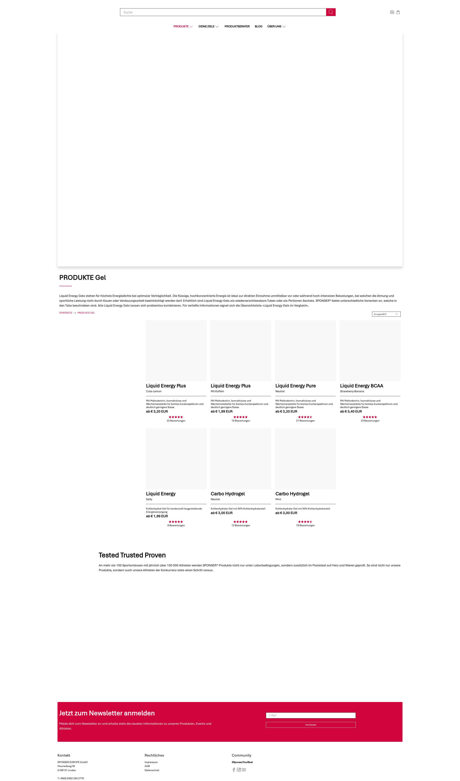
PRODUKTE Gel (86, 313)
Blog (258, 26)
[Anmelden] (391, 12)
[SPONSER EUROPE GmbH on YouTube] (244, 771)
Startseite (65, 313)
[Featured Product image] (176, 350)
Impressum (151, 762)
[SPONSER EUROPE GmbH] (75, 12)
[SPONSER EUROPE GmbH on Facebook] (234, 771)
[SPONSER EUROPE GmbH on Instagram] (239, 771)
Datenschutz (152, 770)
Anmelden (310, 724)
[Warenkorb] (398, 12)
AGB (147, 766)
